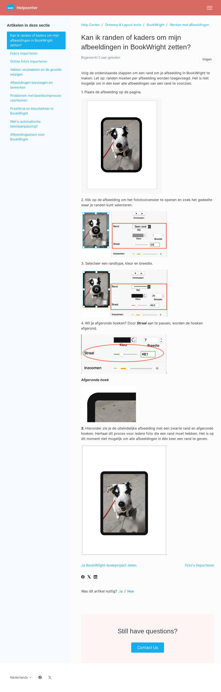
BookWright (155, 25)
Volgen (207, 59)
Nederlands (19, 677)
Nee (130, 591)
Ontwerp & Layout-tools (123, 25)
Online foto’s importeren (28, 61)
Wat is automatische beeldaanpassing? (25, 124)
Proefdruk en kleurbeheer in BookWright (32, 111)
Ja (121, 591)
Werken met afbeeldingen (189, 25)
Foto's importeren (199, 565)
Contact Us (147, 647)
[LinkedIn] (95, 577)
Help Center (90, 25)
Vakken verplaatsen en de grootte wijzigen (36, 72)
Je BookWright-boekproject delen (108, 565)
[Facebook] (83, 577)
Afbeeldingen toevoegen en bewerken (31, 85)
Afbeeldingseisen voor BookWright (27, 137)
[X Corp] (89, 577)
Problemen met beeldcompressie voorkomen (35, 98)
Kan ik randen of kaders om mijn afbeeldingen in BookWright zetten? (34, 40)
